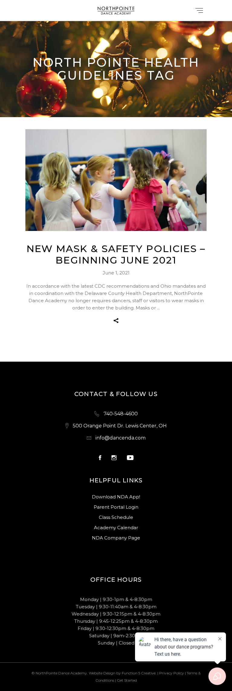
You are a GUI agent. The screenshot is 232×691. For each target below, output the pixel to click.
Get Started (127, 680)
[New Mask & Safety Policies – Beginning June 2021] (116, 180)
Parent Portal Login (116, 507)
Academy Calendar (116, 527)
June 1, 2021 (116, 273)
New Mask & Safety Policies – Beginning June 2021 (116, 254)
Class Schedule (116, 517)
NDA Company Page (116, 538)
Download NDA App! (116, 497)
